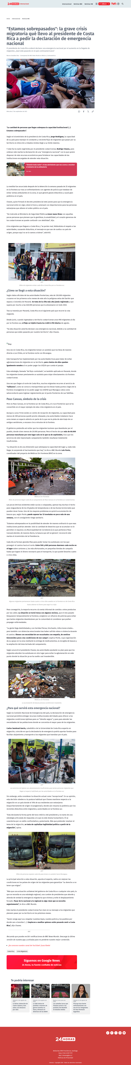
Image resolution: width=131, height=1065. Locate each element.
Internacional (66, 4)
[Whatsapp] (79, 111)
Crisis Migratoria (22, 951)
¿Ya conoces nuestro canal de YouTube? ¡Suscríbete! (29, 945)
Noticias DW (89, 4)
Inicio (8, 19)
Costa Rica (10, 951)
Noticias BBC (78, 4)
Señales (104, 4)
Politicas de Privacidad (65, 1058)
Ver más (28, 171)
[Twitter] (88, 111)
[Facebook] (83, 111)
